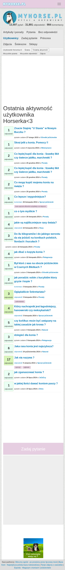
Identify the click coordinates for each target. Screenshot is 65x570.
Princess (45, 38)
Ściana (27, 50)
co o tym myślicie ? (25, 211)
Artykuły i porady (13, 32)
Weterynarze (46, 148)
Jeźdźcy (42, 377)
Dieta (41, 389)
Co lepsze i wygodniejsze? (30, 196)
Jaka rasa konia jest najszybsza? (33, 346)
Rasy (41, 228)
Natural (45, 330)
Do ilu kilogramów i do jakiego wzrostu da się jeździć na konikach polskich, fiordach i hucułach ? (37, 238)
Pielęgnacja (47, 257)
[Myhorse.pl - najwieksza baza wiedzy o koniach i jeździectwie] (32, 18)
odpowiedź (18, 228)
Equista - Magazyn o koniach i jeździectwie (32, 568)
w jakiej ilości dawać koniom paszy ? (36, 383)
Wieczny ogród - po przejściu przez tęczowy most (36, 562)
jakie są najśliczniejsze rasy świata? (35, 222)
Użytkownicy (10, 38)
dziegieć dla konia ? (26, 335)
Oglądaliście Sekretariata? (29, 291)
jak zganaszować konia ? (29, 372)
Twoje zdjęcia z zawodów (52, 565)
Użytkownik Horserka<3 (12, 50)
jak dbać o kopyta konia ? (29, 252)
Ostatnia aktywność (40, 50)
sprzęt (17, 367)
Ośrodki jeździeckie (49, 137)
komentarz (18, 202)
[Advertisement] (32, 79)
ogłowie (26, 367)
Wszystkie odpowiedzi (28, 53)
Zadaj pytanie (29, 38)
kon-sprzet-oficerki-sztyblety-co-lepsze (30, 206)
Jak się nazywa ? (24, 357)
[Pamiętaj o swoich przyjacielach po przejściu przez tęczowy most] (33, 548)
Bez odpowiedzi (47, 32)
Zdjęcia (7, 44)
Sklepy (33, 44)
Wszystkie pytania (10, 53)
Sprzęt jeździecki (46, 202)
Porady (44, 163)
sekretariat (19, 301)
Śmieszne (20, 44)
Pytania (31, 32)
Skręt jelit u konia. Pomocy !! (31, 142)
